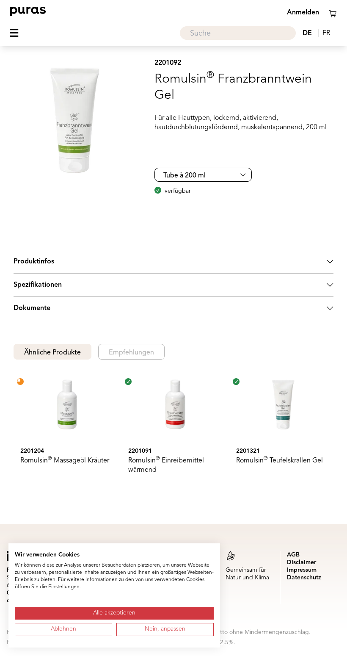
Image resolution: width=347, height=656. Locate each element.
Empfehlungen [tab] (131, 352)
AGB (293, 555)
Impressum (302, 570)
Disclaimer (301, 562)
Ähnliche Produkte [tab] (52, 352)
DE (307, 33)
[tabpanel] (173, 428)
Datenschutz (304, 578)
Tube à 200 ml (184, 175)
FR (326, 33)
